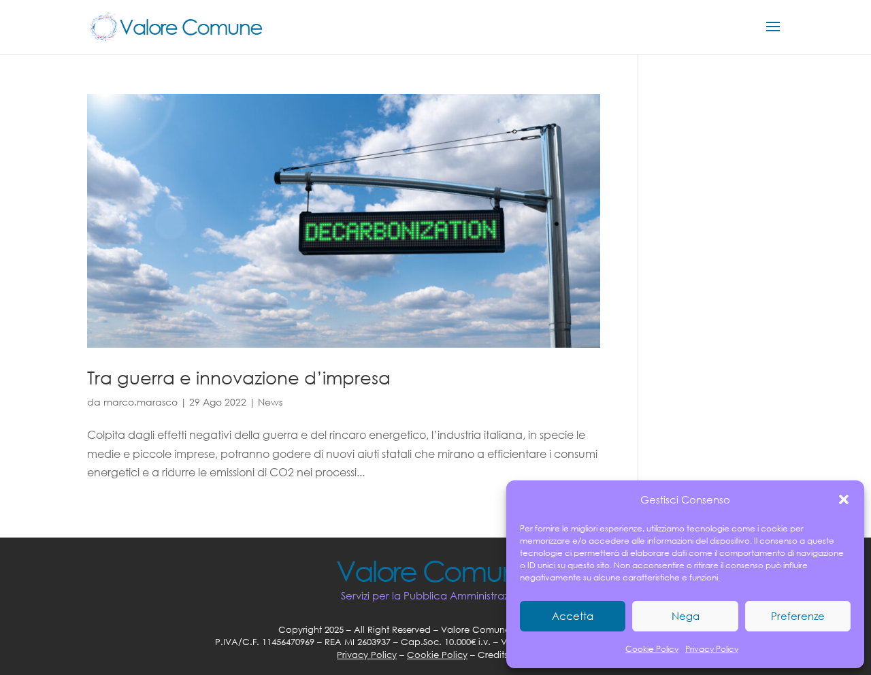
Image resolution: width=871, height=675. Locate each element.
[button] (844, 499)
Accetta (572, 616)
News (270, 401)
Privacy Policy (711, 649)
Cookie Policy (651, 649)
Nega (686, 616)
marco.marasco (140, 401)
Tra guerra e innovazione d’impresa (239, 377)
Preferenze (798, 616)
